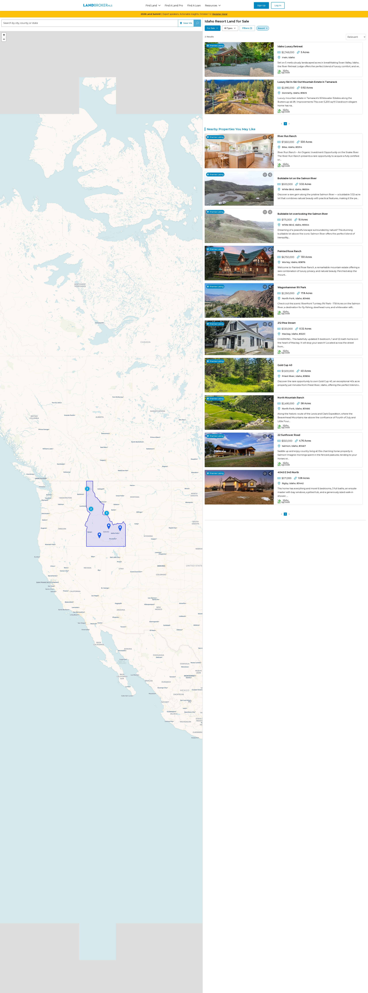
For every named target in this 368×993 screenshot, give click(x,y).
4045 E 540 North (288, 472)
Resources (211, 5)
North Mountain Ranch (291, 397)
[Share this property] (270, 46)
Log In (278, 5)
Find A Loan (194, 5)
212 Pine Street (287, 323)
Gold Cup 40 (285, 365)
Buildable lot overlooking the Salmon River (303, 214)
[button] (87, 488)
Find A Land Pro (174, 5)
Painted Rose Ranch (289, 251)
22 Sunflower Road (289, 435)
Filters (247, 28)
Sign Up (261, 5)
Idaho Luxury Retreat (290, 46)
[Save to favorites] (265, 46)
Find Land (151, 5)
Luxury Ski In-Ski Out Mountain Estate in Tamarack (307, 82)
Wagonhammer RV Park (292, 287)
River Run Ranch (287, 136)
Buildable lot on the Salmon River (297, 178)
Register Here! (219, 14)
